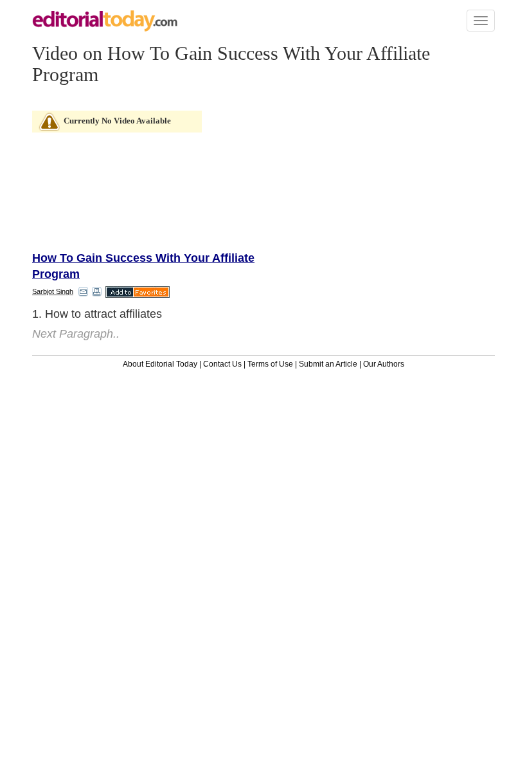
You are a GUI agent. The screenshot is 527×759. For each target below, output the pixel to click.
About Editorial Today (160, 364)
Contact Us (222, 364)
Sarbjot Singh (52, 291)
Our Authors (383, 364)
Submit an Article (328, 364)
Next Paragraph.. (76, 333)
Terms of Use (270, 364)
